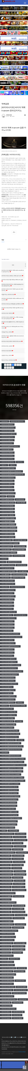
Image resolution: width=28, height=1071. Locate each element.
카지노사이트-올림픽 (6, 896)
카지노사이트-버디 (6, 849)
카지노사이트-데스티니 (7, 846)
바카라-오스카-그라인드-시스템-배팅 (10, 543)
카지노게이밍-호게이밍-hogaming (9, 815)
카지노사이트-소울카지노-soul (8, 612)
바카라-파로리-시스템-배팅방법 (9, 527)
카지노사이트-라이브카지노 (8, 893)
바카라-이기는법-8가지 (7, 546)
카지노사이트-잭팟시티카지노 (8, 618)
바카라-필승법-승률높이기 (7, 521)
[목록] (24, 115)
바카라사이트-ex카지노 (7, 955)
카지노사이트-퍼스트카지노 (8, 677)
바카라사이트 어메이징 (7, 313)
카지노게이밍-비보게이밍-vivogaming (10, 796)
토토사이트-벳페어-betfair (7, 965)
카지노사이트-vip (5, 865)
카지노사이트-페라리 (19, 883)
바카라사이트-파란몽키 (18, 946)
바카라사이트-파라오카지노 (17, 421)
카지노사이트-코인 (17, 877)
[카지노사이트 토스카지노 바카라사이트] (14, 68)
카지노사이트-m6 (17, 868)
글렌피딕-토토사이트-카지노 (8, 937)
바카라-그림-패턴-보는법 (7, 499)
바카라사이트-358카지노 (7, 487)
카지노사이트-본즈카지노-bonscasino (10, 634)
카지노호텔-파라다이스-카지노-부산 (10, 730)
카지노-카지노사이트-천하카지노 (9, 668)
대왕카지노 (4, 465)
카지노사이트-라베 (6, 877)
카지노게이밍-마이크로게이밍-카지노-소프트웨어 (13, 780)
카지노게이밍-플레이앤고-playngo (9, 793)
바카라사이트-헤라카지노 (7, 490)
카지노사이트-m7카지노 (7, 602)
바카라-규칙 (10, 496)
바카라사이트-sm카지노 (7, 443)
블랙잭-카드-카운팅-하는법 (8, 565)
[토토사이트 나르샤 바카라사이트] (14, 88)
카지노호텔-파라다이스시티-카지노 (9, 737)
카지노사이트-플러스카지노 (8, 680)
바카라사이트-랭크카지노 (7, 424)
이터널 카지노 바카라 (7, 332)
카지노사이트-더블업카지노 (8, 690)
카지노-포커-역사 (5, 577)
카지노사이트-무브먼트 (7, 880)
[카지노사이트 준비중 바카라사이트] (14, 38)
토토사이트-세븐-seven (7, 971)
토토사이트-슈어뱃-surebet (8, 987)
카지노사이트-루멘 (6, 890)
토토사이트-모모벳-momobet (8, 1008)
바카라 (3, 496)
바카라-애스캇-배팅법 (6, 540)
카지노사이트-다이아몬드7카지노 (9, 683)
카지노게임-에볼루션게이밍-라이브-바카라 (11, 749)
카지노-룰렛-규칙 (22, 571)
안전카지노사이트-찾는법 (7, 721)
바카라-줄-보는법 (20, 499)
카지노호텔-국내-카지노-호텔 (8, 724)
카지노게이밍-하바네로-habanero (9, 799)
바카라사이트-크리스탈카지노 (8, 434)
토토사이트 (4, 958)
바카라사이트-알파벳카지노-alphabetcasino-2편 (12, 474)
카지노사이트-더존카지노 (7, 640)
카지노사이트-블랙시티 (18, 887)
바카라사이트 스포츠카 (7, 346)
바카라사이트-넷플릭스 (18, 949)
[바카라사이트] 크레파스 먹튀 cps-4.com (12, 275)
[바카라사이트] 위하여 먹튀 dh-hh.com (11, 341)
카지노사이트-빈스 (20, 833)
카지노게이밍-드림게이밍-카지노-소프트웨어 (12, 771)
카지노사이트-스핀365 (7, 871)
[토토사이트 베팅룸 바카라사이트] (14, 23)
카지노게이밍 (5, 752)
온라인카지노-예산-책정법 (7, 718)
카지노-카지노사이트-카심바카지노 (9, 674)
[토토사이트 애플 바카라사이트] (14, 73)
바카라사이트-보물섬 (20, 943)
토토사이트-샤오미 (14, 958)
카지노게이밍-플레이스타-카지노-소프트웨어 (12, 768)
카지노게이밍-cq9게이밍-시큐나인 (9, 787)
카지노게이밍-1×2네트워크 (8, 827)
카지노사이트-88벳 (6, 855)
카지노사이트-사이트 (6, 905)
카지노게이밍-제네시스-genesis (9, 824)
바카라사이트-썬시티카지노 (8, 427)
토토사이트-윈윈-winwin (7, 962)
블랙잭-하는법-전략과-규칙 (14, 562)
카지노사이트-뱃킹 (6, 912)
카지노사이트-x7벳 (18, 896)
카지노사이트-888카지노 (7, 605)
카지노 (3, 562)
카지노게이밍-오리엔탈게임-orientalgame (11, 818)
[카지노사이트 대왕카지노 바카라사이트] (14, 8)
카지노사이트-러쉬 (6, 927)
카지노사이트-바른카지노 (7, 915)
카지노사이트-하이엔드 (20, 840)
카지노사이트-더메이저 (7, 840)
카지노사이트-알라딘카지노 (8, 852)
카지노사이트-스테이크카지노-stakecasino (11, 637)
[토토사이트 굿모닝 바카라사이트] (14, 78)
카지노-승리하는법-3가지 (7, 568)
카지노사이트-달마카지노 (7, 652)
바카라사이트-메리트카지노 (8, 462)
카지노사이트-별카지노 (7, 693)
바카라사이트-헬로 (17, 952)
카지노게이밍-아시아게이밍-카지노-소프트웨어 (12, 762)
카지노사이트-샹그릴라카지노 (8, 659)
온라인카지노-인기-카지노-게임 (9, 712)
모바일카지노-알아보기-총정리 (8, 571)
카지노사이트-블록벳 (18, 908)
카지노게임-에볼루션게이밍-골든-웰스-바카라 (12, 746)
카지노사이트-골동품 (6, 837)
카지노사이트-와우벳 (20, 874)
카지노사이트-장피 (6, 908)
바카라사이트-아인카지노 (7, 455)
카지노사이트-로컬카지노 (7, 924)
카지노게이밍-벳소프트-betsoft (9, 802)
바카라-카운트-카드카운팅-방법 (9, 530)
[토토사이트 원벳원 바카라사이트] (14, 18)
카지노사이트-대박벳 (18, 855)
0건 (8, 116)
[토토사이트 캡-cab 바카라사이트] (14, 28)
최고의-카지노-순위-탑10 (7, 727)
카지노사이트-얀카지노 (7, 630)
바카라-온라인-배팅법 (20, 546)
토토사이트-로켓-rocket (7, 977)
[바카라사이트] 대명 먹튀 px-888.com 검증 (12, 279)
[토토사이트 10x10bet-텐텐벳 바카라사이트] (14, 63)
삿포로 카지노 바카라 (7, 355)
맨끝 (13, 367)
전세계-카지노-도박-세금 (18, 577)
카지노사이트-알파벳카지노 (8, 596)
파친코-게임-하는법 (21, 565)
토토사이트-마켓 (17, 1015)
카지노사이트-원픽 (13, 830)
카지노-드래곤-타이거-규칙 (8, 584)
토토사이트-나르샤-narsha (19, 993)
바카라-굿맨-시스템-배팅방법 (8, 524)
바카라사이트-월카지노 (7, 449)
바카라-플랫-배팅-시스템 (20, 540)
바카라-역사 (4, 559)
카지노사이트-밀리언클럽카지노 (9, 662)
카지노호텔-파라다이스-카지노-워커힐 (10, 733)
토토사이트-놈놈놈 (6, 1018)
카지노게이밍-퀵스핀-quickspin (9, 805)
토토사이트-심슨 (22, 999)
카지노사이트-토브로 (19, 862)
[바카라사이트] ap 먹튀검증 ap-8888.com (12, 304)
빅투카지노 (19, 702)
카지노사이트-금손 (19, 880)
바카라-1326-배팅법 (6, 555)
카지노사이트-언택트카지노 (8, 643)
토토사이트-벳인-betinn (7, 983)
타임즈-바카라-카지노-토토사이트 (9, 930)
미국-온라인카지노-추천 (7, 708)
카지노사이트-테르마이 (7, 874)
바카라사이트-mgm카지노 (7, 437)
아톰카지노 (12, 465)
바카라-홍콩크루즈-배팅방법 (8, 518)
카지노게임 (20, 740)
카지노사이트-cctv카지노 (7, 593)
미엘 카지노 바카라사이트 (8, 294)
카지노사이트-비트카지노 (7, 621)
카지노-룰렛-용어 (5, 574)
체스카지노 (19, 462)
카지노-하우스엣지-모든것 (7, 580)
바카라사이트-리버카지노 (7, 480)
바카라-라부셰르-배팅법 (19, 549)
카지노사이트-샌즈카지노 (7, 627)
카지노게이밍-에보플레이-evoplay (9, 812)
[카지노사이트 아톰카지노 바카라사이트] (14, 58)
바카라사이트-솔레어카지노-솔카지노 (10, 446)
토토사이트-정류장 (6, 1015)
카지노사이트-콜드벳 (21, 915)
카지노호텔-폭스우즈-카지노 (8, 740)
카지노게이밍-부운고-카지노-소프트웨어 (11, 774)
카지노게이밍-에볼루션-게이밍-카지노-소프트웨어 (13, 758)
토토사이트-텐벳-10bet (7, 990)
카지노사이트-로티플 (19, 905)
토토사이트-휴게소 (6, 1012)
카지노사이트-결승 (17, 843)
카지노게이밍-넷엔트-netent (8, 808)
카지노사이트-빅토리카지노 (17, 587)
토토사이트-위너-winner (20, 990)
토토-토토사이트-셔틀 (18, 1012)
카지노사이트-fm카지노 (7, 609)
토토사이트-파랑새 (19, 971)
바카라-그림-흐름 (21, 502)
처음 (5, 365)
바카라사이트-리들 (6, 949)
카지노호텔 (18, 721)
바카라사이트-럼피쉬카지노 (8, 493)
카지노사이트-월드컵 (19, 871)
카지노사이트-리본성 (6, 862)
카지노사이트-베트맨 (18, 927)
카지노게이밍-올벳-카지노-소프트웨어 (10, 783)
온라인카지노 (5, 705)
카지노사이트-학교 (6, 899)
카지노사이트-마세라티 (18, 912)
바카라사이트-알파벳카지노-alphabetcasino (11, 471)
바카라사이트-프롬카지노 (7, 484)
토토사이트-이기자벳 (6, 1005)
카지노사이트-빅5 (5, 858)
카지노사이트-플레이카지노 (8, 702)
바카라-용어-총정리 (6, 549)
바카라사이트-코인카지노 (7, 459)
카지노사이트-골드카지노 (7, 649)
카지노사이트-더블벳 (17, 865)
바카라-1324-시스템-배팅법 (8, 537)
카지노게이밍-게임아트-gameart (9, 821)
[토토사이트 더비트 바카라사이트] (14, 83)
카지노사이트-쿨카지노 (20, 615)
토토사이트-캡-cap (6, 993)
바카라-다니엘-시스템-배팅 (8, 515)
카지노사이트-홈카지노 (7, 615)
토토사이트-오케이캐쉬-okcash (9, 999)
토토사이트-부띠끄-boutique (8, 974)
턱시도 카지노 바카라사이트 (9, 360)
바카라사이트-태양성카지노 (8, 477)
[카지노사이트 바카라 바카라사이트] (9, 3)
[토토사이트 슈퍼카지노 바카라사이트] (14, 33)
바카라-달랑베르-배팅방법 (7, 534)
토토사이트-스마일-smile (7, 996)
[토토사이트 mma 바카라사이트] (14, 13)
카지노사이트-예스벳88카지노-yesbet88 (11, 665)
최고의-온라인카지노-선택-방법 (18, 705)
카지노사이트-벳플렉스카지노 (8, 696)
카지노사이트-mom (6, 918)
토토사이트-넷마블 (6, 1002)
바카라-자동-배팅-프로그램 (8, 502)
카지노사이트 (5, 587)
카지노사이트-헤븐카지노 (7, 624)
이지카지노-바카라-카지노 (7, 933)
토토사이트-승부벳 (21, 987)
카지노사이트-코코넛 (6, 883)
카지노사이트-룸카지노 (7, 687)
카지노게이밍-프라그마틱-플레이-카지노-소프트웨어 (13, 765)
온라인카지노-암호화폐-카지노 (8, 715)
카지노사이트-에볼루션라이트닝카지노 (10, 646)
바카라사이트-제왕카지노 (7, 440)
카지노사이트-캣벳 (17, 849)
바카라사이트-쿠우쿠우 (7, 943)
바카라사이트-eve (6, 952)
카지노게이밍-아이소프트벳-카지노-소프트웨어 (12, 777)
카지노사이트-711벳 (21, 852)
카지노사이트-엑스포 (20, 846)
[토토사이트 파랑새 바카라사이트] (14, 93)
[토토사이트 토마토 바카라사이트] (14, 53)
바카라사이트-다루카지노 (7, 452)
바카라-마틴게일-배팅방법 (7, 505)
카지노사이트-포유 (6, 843)
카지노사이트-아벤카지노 (7, 599)
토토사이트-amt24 (20, 980)
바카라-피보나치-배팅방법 (7, 512)
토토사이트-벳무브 (17, 1002)
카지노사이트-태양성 (17, 858)
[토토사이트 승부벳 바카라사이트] (14, 43)
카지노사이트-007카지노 (7, 655)
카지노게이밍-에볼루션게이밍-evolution (11, 755)
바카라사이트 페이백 (7, 350)
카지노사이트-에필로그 (7, 921)
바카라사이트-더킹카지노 (7, 430)
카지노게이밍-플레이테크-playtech (9, 790)
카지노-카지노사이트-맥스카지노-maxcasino (12, 671)
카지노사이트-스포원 (18, 918)
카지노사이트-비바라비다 (19, 890)
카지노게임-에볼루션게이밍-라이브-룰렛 (11, 743)
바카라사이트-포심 (6, 946)
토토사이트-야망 (21, 968)
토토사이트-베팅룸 (17, 1018)
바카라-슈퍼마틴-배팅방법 (7, 509)
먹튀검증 (4, 174)
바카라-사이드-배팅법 (19, 555)
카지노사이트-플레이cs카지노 (8, 902)
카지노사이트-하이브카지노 (8, 699)
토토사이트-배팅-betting (7, 980)
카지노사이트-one (20, 924)
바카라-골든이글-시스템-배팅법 (9, 552)
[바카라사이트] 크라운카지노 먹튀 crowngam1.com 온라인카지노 (12, 317)
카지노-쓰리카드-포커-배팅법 (19, 574)
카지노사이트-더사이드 (19, 837)
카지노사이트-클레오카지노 (8, 590)
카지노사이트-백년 (6, 887)
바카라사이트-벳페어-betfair (8, 468)
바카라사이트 (5, 194)
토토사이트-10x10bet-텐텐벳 (8, 968)
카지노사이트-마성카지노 (7, 833)
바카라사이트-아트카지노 (7, 940)
